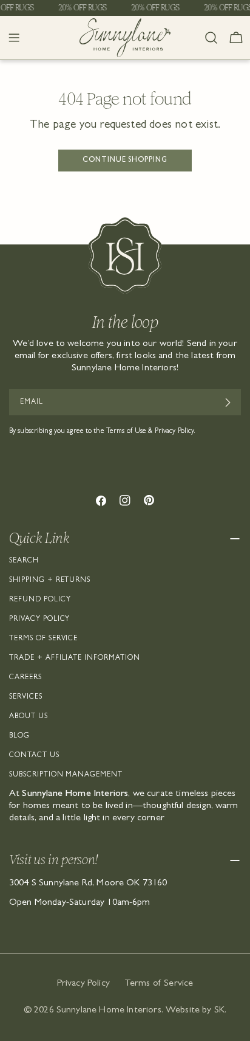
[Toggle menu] (14, 38)
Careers (25, 678)
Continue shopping (125, 160)
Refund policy (39, 600)
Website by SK (195, 1010)
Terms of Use (126, 431)
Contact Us (34, 755)
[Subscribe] (227, 402)
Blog (19, 736)
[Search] (211, 38)
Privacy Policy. (175, 431)
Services (25, 697)
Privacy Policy (39, 619)
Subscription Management (66, 775)
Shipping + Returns (49, 580)
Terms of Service (43, 639)
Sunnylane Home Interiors (108, 1010)
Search (24, 561)
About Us (28, 717)
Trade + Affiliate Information (74, 658)
